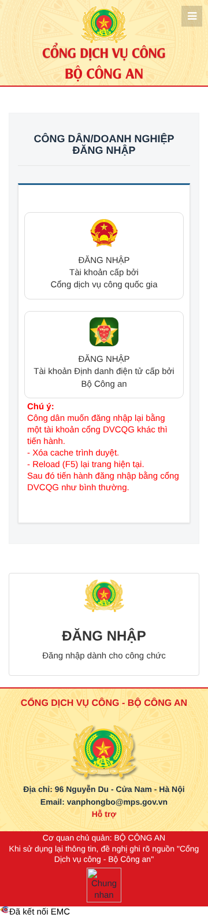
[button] (104, 255)
